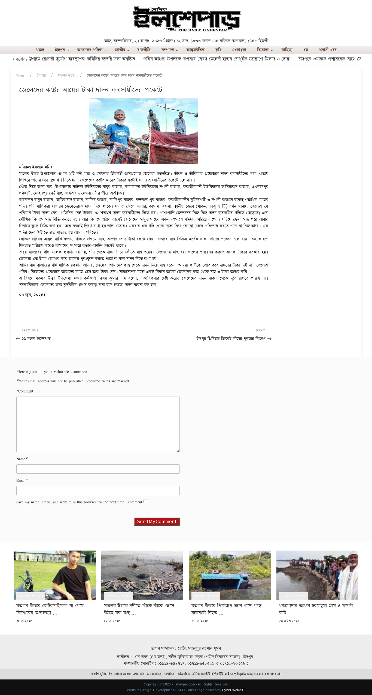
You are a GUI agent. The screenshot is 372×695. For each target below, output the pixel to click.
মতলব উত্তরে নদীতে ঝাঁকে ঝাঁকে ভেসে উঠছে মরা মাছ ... (139, 609)
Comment (24, 391)
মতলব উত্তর (66, 75)
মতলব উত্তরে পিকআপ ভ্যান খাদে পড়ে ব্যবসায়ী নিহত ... (226, 609)
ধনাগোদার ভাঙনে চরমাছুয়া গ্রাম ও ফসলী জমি (316, 609)
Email (21, 480)
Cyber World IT (233, 690)
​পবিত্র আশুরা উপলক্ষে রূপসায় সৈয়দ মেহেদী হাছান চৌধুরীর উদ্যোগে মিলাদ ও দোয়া (203, 59)
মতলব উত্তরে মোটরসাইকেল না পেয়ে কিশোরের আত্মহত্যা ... (50, 609)
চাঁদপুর (41, 75)
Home (20, 75)
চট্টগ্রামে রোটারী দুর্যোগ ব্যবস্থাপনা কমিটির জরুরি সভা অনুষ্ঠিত (67, 59)
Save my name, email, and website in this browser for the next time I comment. (80, 502)
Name (20, 459)
